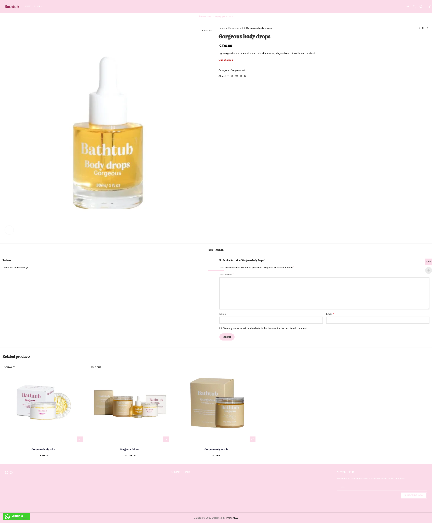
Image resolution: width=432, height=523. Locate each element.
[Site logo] (11, 6)
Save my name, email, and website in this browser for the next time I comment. (265, 328)
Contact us (17, 516)
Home (222, 28)
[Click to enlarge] (9, 230)
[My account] (414, 6)
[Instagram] (6, 472)
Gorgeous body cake (43, 449)
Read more (80, 439)
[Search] (421, 6)
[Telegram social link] (245, 76)
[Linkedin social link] (241, 76)
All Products (180, 472)
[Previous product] (419, 28)
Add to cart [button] (252, 439)
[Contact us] (7, 516)
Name (223, 313)
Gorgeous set (235, 28)
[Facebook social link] (228, 76)
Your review (226, 274)
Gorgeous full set (129, 449)
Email (330, 313)
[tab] (216, 249)
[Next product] (427, 28)
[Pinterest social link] (236, 76)
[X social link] (232, 76)
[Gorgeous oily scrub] (216, 403)
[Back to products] (423, 28)
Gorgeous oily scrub (216, 449)
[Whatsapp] (11, 472)
